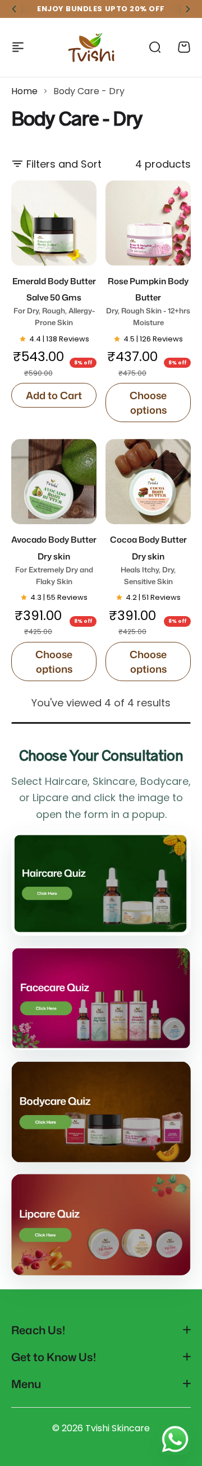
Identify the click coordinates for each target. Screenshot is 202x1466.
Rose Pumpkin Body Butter (148, 301)
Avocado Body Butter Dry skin (54, 560)
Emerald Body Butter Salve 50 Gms (54, 301)
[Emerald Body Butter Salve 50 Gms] (54, 223)
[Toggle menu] (18, 47)
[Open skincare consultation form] (101, 998)
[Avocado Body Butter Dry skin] (54, 481)
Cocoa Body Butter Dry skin (148, 560)
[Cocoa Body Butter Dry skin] (148, 481)
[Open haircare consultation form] (101, 884)
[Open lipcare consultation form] (101, 1224)
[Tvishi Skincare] (92, 47)
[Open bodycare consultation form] (101, 1112)
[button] (14, 9)
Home (24, 91)
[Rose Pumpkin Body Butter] (148, 223)
